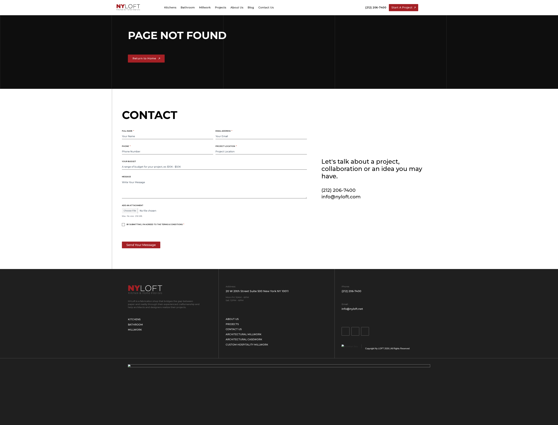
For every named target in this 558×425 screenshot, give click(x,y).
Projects (220, 7)
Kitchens (170, 7)
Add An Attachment (132, 205)
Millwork (205, 7)
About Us (236, 7)
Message (126, 177)
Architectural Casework (244, 339)
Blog (251, 7)
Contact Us (266, 7)
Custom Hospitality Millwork (247, 344)
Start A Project (402, 7)
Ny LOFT (379, 348)
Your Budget (129, 161)
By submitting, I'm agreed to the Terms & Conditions (155, 224)
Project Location (226, 146)
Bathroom (188, 7)
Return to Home (144, 58)
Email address (223, 131)
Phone (126, 146)
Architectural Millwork (243, 334)
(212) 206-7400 (375, 7)
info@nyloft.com (341, 197)
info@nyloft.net (352, 309)
